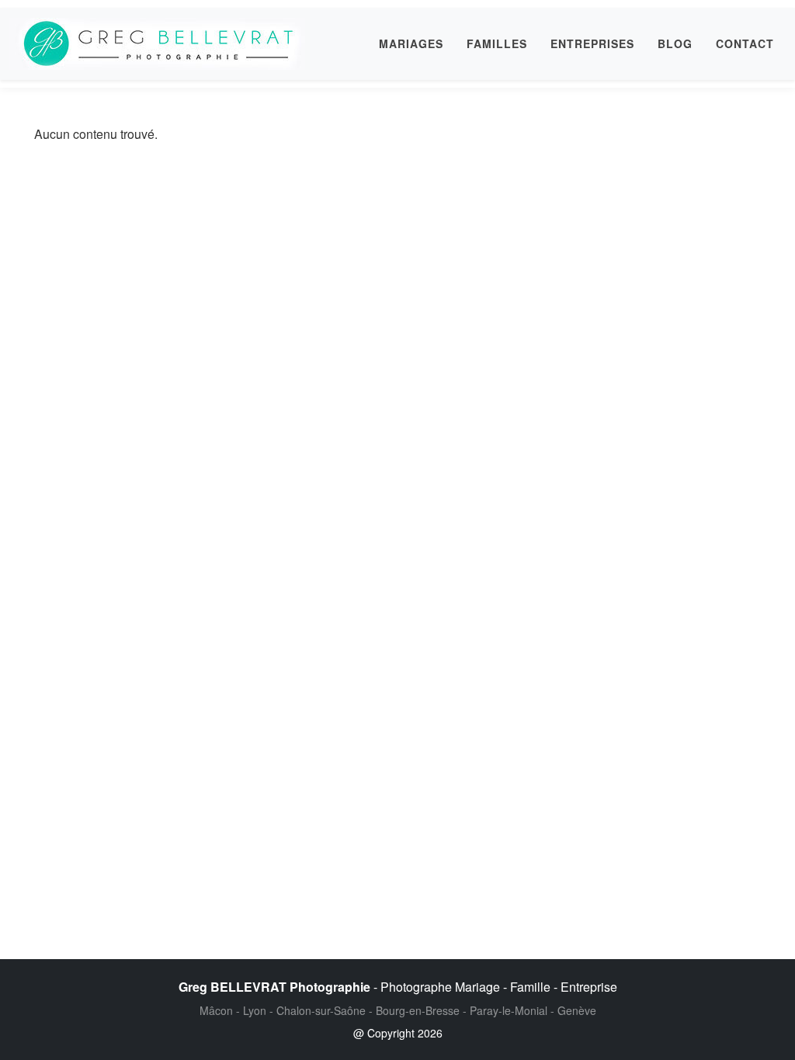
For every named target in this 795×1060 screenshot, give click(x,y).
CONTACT (745, 43)
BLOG (675, 43)
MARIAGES (411, 43)
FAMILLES (497, 43)
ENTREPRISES (592, 43)
